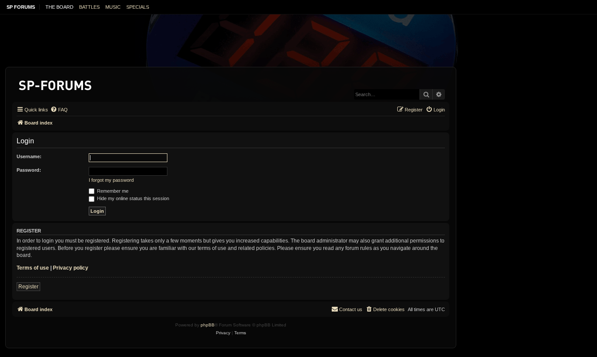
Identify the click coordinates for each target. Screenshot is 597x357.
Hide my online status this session (132, 198)
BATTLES (89, 7)
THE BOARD (59, 7)
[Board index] (55, 83)
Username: (29, 156)
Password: (29, 170)
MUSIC (113, 7)
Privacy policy (70, 268)
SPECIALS (137, 7)
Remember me (112, 191)
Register (28, 287)
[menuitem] (59, 109)
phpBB (208, 324)
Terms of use (33, 268)
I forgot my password (111, 180)
